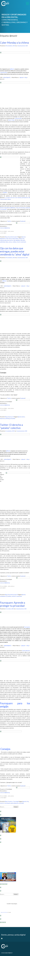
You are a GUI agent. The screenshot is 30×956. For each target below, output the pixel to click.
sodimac (14, 242)
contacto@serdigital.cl (6, 952)
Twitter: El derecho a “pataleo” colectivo (11, 426)
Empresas (2, 418)
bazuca (10, 238)
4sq (28, 801)
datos (23, 416)
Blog (6, 237)
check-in (2, 803)
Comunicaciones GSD (22, 45)
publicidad (2, 242)
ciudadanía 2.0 (3, 596)
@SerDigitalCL (7, 77)
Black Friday (11, 120)
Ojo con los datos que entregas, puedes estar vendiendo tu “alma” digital (14, 251)
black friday (15, 238)
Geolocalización (26, 650)
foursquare (7, 803)
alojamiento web (4, 238)
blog (26, 77)
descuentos (10, 240)
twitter (13, 596)
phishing (7, 418)
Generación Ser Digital (4, 912)
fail (14, 240)
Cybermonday (18, 118)
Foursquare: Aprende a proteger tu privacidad (12, 604)
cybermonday (3, 240)
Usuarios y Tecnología (13, 801)
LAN (21, 240)
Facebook (22, 221)
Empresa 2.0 (11, 416)
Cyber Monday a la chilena (14, 42)
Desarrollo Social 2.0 (13, 237)
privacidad (12, 418)
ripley (7, 242)
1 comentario (23, 242)
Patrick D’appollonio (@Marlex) (7, 207)
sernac (10, 242)
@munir (22, 77)
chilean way (21, 238)
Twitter (9, 221)
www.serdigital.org (5, 228)
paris (24, 240)
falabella (18, 240)
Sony (18, 242)
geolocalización (14, 803)
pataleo (9, 596)
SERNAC (5, 192)
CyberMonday (3, 72)
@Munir (8, 451)
